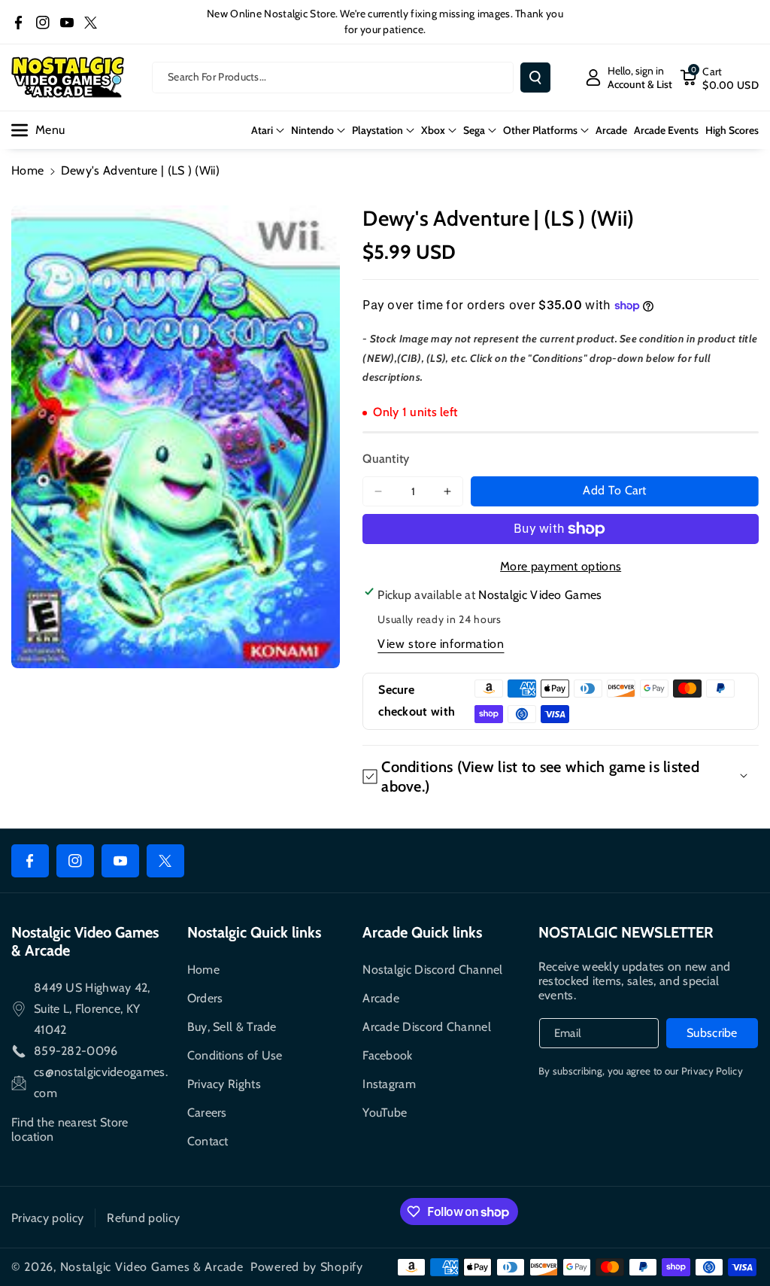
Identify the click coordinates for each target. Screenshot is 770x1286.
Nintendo (312, 130)
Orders (205, 998)
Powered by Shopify (306, 1267)
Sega (474, 130)
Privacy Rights (224, 1084)
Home (27, 170)
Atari (262, 130)
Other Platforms (540, 130)
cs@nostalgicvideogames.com (101, 1082)
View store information (440, 644)
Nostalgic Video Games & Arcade (152, 1267)
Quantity (385, 458)
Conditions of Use (235, 1055)
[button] (719, 77)
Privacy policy (47, 1218)
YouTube (384, 1112)
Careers (207, 1112)
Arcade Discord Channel (426, 1027)
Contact (208, 1141)
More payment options (560, 566)
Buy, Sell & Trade (232, 1027)
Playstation (377, 130)
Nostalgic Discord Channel (432, 969)
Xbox (433, 130)
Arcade (380, 998)
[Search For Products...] (535, 77)
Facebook (387, 1055)
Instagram (389, 1084)
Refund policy (143, 1218)
